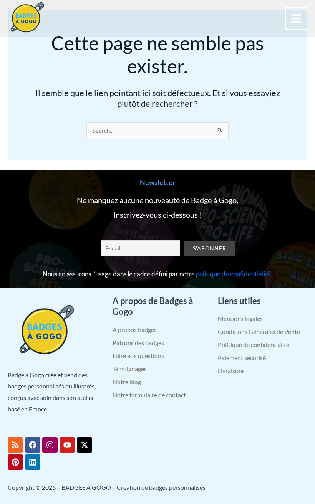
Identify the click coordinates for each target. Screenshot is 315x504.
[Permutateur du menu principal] (296, 18)
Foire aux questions (138, 355)
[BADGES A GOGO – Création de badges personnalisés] (27, 18)
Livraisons (231, 370)
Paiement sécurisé (242, 357)
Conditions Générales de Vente (259, 331)
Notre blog (127, 381)
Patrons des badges (138, 342)
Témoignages (130, 368)
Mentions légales (240, 318)
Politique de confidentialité (253, 344)
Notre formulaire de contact (149, 394)
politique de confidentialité (233, 274)
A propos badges (135, 329)
